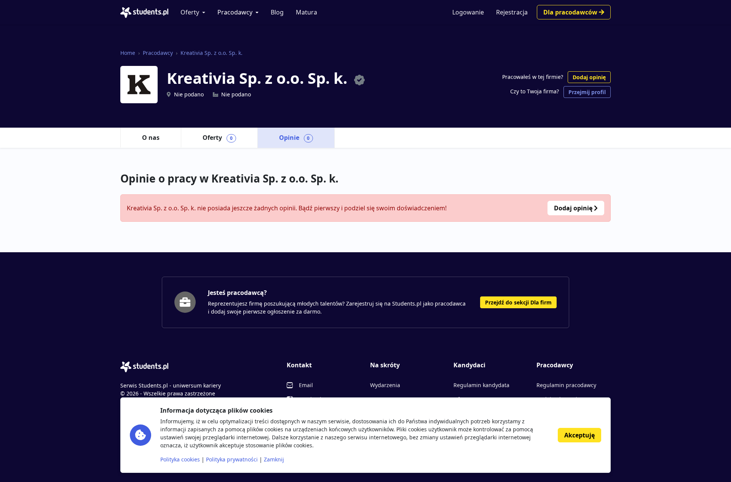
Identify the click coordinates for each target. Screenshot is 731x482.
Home (127, 52)
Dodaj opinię (589, 77)
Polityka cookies (180, 459)
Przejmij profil (587, 92)
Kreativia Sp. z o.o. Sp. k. (211, 52)
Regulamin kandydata (481, 385)
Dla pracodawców (571, 12)
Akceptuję (579, 435)
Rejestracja (512, 12)
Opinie (294, 137)
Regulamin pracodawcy (566, 385)
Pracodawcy (234, 12)
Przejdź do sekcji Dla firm (518, 302)
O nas (151, 137)
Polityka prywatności (232, 459)
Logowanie (468, 12)
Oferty (189, 12)
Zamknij (274, 459)
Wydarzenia (385, 385)
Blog (277, 12)
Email (306, 385)
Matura (306, 12)
